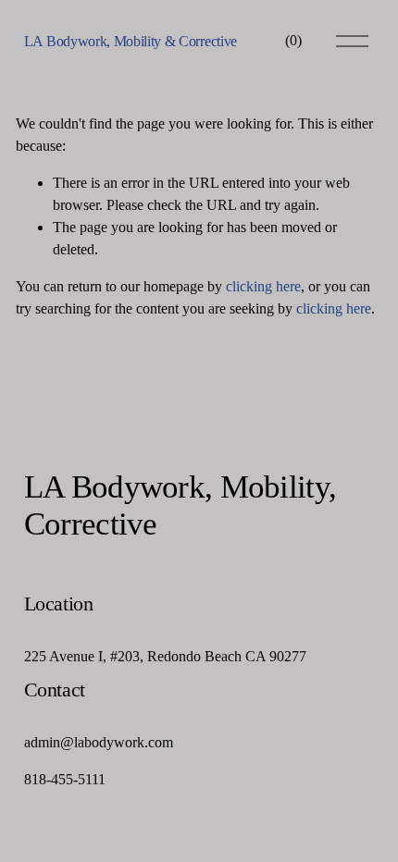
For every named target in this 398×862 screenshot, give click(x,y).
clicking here (263, 286)
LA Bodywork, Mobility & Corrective (130, 41)
